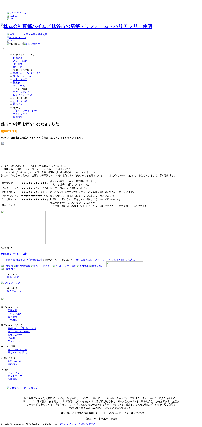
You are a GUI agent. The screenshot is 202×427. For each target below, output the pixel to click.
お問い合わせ (20, 101)
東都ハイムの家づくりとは (27, 73)
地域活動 (17, 67)
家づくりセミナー (22, 92)
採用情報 (17, 117)
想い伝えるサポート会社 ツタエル (76, 424)
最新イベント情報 (22, 95)
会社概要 (17, 64)
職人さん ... (14, 291)
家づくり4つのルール (24, 76)
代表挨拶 (17, 57)
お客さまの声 (20, 79)
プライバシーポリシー (25, 110)
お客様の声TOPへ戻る (15, 253)
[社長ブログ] (8, 269)
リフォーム (19, 85)
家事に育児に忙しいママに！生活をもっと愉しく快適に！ (106, 259)
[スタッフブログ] (10, 282)
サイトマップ (20, 113)
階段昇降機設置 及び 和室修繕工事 (24, 259)
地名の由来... (14, 277)
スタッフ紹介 (20, 60)
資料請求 (17, 104)
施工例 (16, 82)
